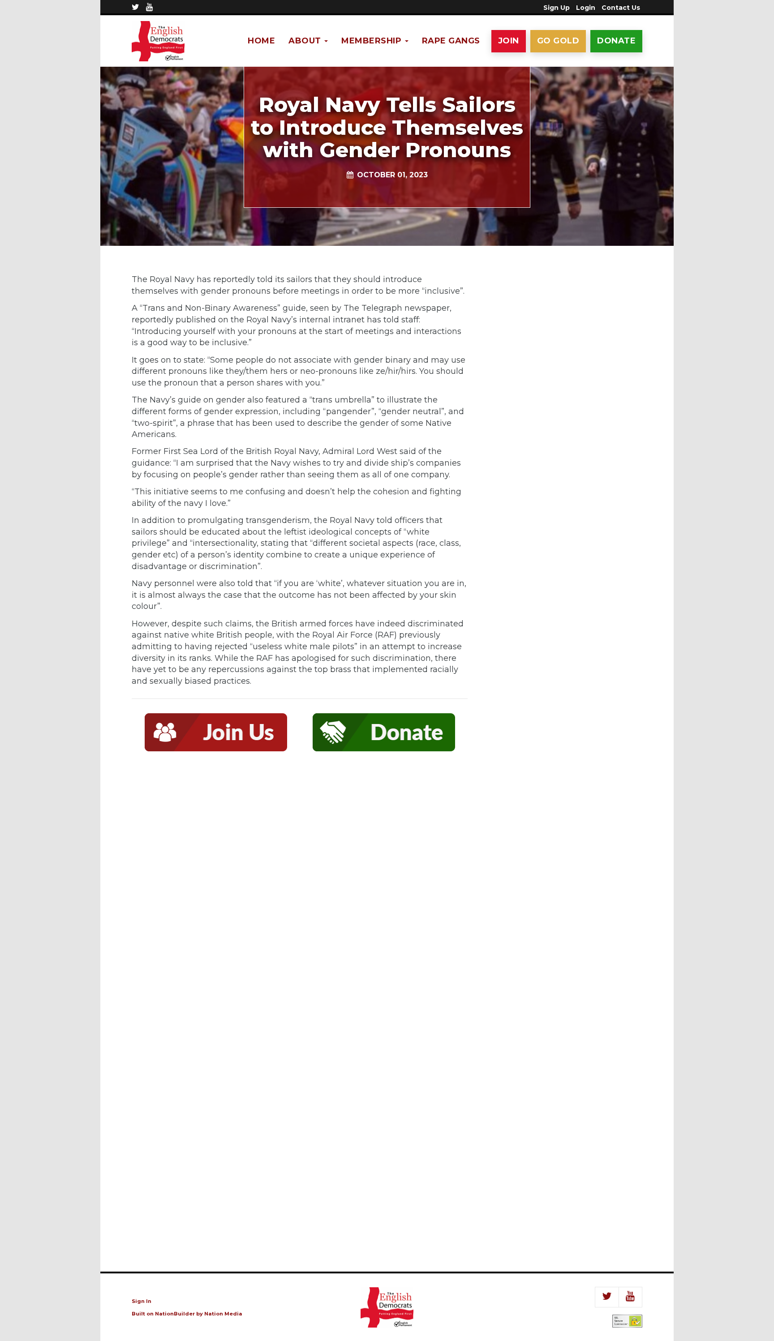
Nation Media (223, 1314)
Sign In (141, 1301)
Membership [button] (372, 41)
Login (585, 8)
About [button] (305, 41)
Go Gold (558, 41)
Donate (616, 41)
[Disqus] (300, 890)
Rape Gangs (451, 41)
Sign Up (556, 8)
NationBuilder (175, 1314)
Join (508, 41)
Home (261, 41)
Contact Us (621, 8)
